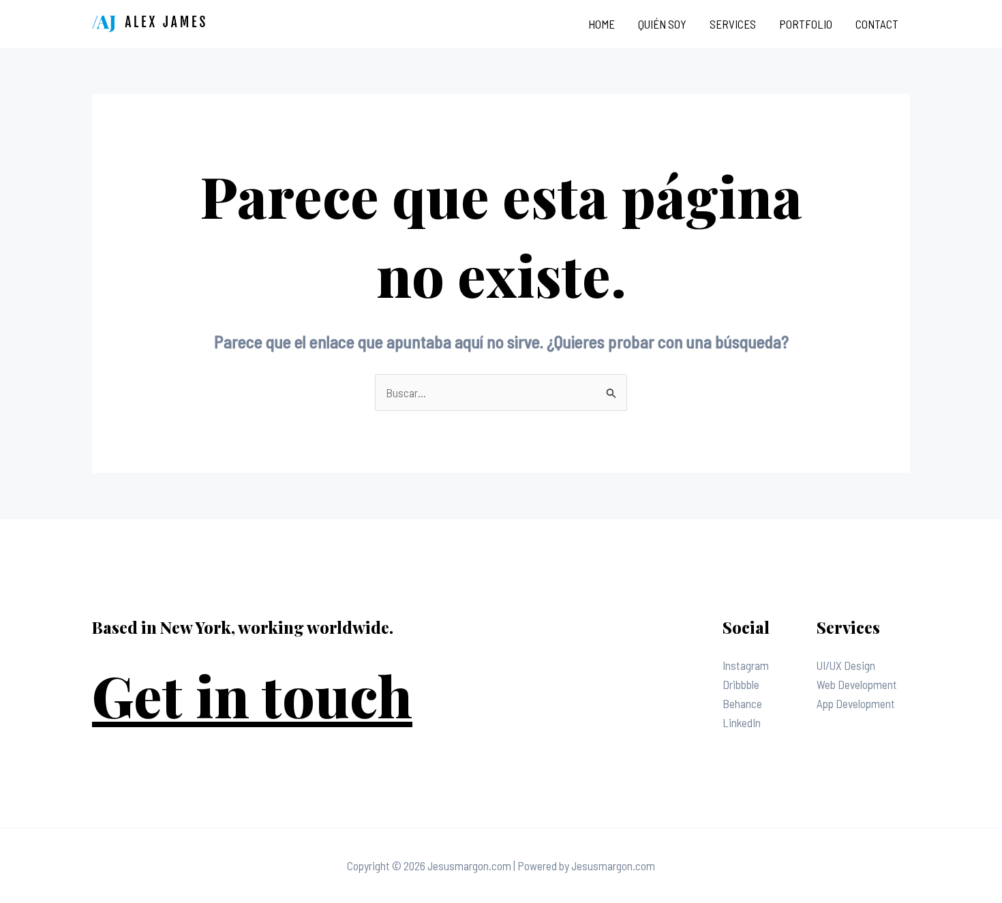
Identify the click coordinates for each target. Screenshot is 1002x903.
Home (601, 24)
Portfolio (805, 24)
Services (733, 24)
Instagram (746, 665)
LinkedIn (742, 722)
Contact (876, 24)
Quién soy (662, 24)
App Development (856, 703)
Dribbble (741, 684)
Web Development (857, 684)
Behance (742, 703)
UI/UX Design (846, 665)
